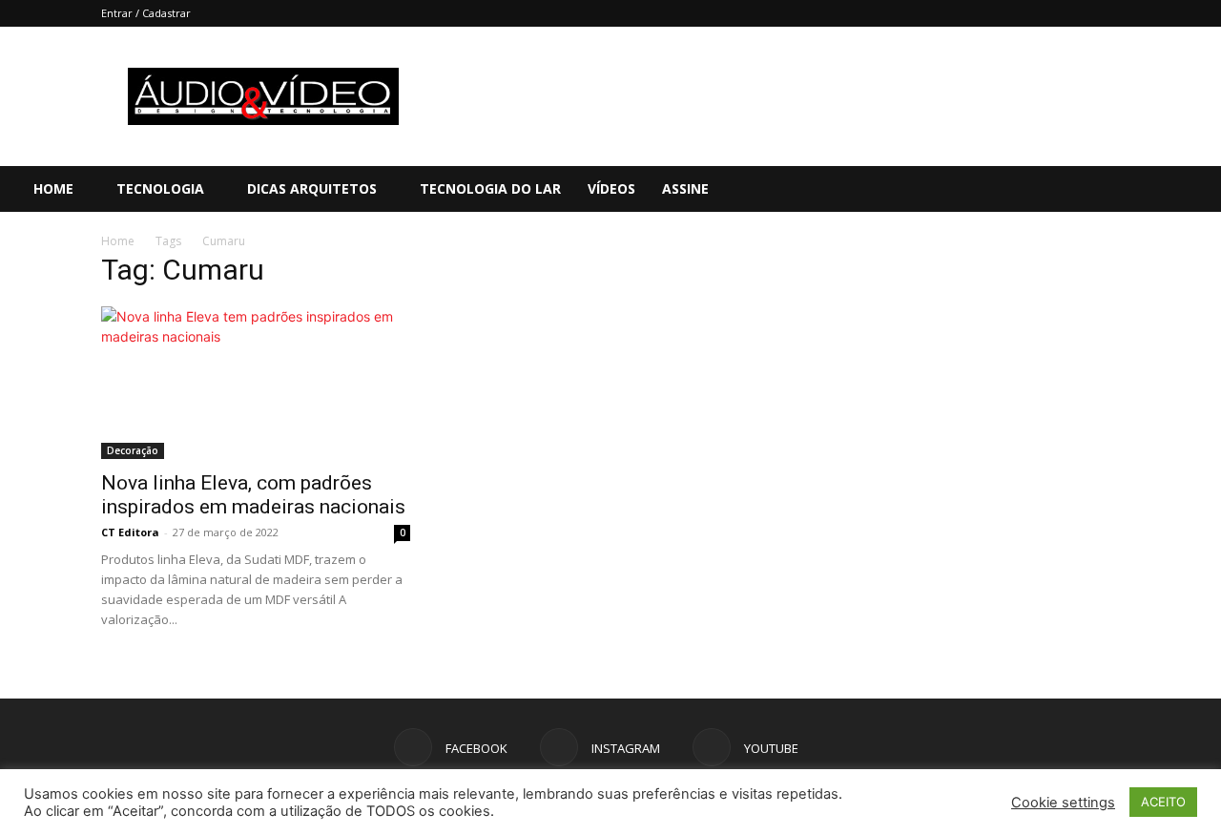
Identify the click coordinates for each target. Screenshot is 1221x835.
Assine (685, 188)
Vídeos (611, 188)
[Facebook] (1080, 189)
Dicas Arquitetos (312, 188)
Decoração (132, 450)
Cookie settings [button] (1063, 802)
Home (53, 188)
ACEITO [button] (1163, 801)
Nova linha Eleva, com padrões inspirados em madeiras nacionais (253, 494)
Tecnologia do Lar (490, 188)
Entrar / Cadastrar (146, 13)
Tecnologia (160, 188)
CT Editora (130, 532)
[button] (1198, 190)
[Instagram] (1113, 189)
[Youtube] (1145, 189)
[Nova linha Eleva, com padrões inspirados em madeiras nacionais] (255, 382)
